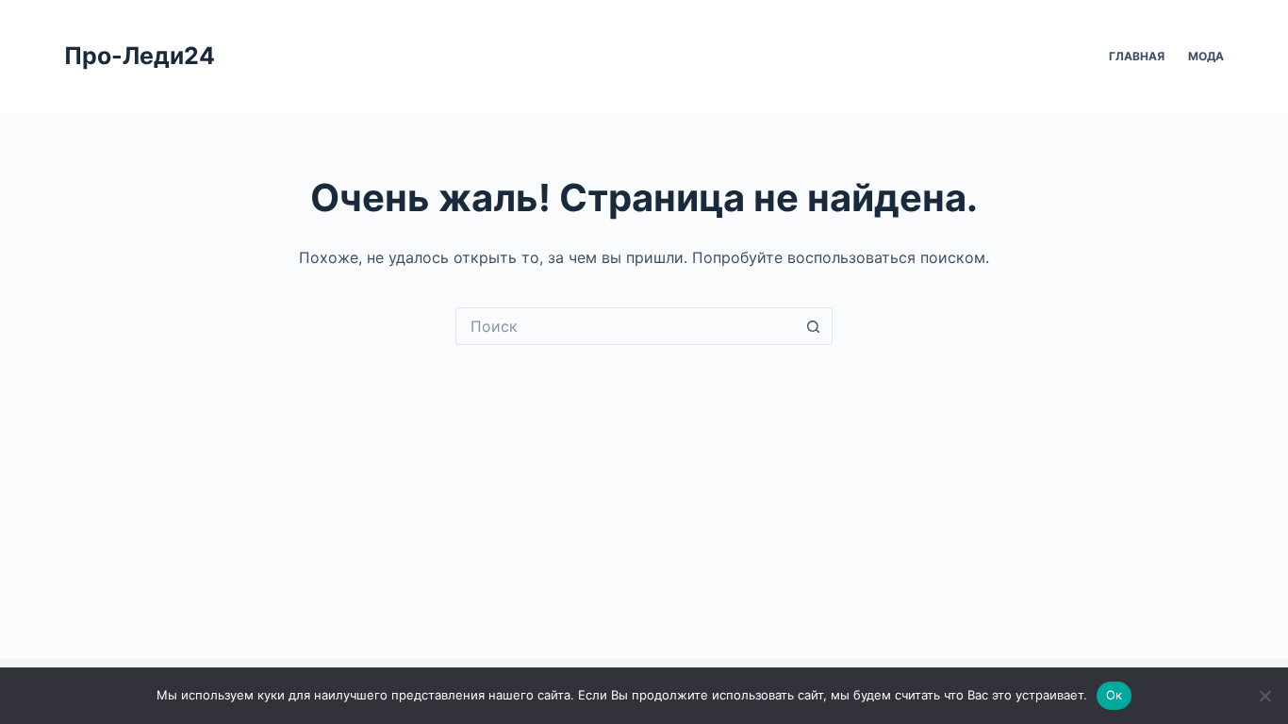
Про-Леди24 (139, 55)
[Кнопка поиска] (814, 326)
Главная (1136, 56)
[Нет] (1264, 695)
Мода (1206, 56)
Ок (1114, 694)
